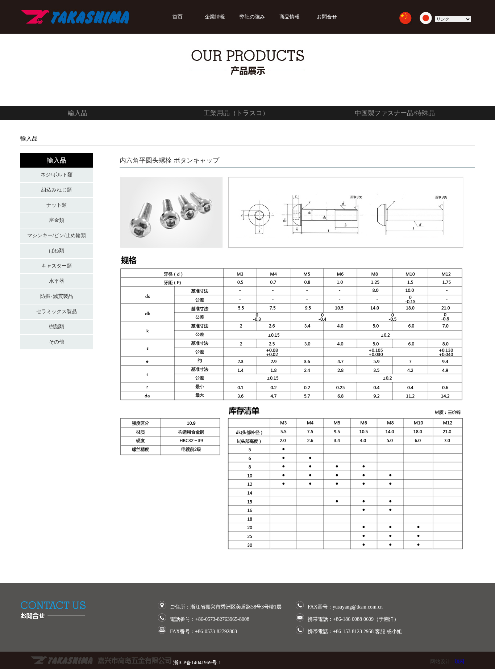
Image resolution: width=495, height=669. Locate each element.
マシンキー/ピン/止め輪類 (56, 235)
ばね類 (56, 250)
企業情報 (215, 17)
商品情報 (289, 17)
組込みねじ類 (56, 190)
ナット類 (56, 205)
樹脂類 (56, 326)
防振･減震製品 (56, 296)
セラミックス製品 (56, 311)
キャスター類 (56, 266)
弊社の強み (252, 17)
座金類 (56, 220)
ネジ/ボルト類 (56, 174)
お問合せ (329, 17)
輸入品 (77, 113)
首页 (177, 17)
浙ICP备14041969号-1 (197, 662)
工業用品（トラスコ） (236, 113)
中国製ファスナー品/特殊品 (395, 113)
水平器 (56, 281)
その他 (56, 342)
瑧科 (460, 661)
